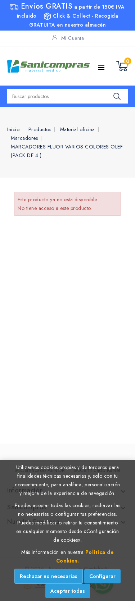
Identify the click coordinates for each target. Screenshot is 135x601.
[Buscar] (117, 96)
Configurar (102, 576)
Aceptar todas (67, 591)
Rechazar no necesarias (48, 576)
